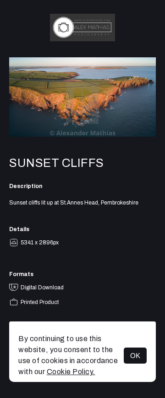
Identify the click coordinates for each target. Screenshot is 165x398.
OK (135, 355)
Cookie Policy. (71, 372)
